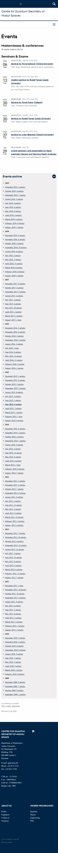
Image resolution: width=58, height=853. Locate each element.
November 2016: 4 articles (15, 332)
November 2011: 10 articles (15, 589)
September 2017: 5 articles (15, 291)
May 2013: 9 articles (13, 509)
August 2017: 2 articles (14, 295)
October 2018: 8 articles (14, 243)
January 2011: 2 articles (14, 630)
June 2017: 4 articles (13, 303)
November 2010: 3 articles (15, 642)
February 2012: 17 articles (15, 573)
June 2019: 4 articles (13, 207)
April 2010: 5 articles (13, 666)
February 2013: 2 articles (14, 521)
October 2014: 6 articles (14, 436)
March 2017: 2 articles (14, 316)
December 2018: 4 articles (15, 235)
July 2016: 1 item (12, 348)
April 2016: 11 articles (14, 360)
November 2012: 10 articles (15, 537)
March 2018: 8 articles (14, 267)
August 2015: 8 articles (14, 392)
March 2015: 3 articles (14, 412)
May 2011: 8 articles (13, 613)
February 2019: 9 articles (14, 223)
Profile (3, 811)
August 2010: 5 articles (14, 654)
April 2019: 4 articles (13, 215)
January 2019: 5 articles (14, 227)
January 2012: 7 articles (14, 577)
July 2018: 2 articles (13, 255)
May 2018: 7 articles (13, 259)
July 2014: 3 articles (13, 448)
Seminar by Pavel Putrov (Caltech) (27, 102)
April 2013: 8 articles (13, 513)
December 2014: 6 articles (15, 428)
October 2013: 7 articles (14, 489)
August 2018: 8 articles (14, 251)
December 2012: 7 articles (15, 533)
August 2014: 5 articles (14, 444)
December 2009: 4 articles (15, 682)
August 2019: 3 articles (14, 199)
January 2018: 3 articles (14, 275)
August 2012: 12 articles (14, 549)
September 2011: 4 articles (15, 597)
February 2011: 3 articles (14, 626)
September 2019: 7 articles (15, 195)
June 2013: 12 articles (13, 505)
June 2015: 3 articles (13, 400)
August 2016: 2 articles (14, 344)
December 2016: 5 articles (15, 328)
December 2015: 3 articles (15, 376)
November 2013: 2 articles (15, 485)
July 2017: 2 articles (13, 299)
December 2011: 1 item (14, 585)
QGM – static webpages (10, 706)
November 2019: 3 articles (15, 187)
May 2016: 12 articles (13, 356)
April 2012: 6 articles (13, 565)
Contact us (5, 817)
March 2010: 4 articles (14, 670)
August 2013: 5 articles (14, 497)
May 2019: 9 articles (13, 211)
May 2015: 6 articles (13, 404)
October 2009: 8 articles (14, 690)
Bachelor (33, 811)
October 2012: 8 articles (14, 541)
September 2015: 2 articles (15, 388)
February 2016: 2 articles (14, 364)
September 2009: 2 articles (15, 694)
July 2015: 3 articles (13, 396)
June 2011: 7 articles (13, 609)
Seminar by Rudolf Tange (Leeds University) (31, 118)
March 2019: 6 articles (14, 219)
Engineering (35, 817)
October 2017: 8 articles (14, 287)
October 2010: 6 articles (14, 646)
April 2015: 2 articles (13, 408)
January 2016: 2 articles (14, 368)
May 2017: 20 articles (13, 308)
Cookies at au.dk (12, 839)
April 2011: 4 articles (13, 618)
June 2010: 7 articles (13, 658)
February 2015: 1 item (13, 416)
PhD (32, 820)
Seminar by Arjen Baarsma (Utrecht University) (32, 134)
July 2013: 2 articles (13, 501)
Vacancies (5, 820)
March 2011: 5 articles (14, 622)
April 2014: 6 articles (13, 461)
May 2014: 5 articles (13, 457)
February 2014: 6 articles (14, 469)
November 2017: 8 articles (15, 283)
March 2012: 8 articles (14, 569)
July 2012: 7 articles (13, 553)
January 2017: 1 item (13, 320)
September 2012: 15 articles (16, 545)
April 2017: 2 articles (13, 312)
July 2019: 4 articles (13, 203)
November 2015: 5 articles (15, 380)
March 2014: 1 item (12, 465)
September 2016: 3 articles (15, 340)
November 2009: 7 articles (15, 686)
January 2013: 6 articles (14, 525)
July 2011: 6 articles (13, 605)
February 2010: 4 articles (14, 674)
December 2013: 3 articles (15, 481)
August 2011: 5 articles (14, 601)
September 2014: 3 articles (15, 440)
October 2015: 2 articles (14, 384)
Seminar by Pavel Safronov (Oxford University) (32, 63)
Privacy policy (6, 842)
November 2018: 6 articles (15, 239)
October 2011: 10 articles (15, 593)
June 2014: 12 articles (13, 453)
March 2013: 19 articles (14, 517)
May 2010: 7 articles (13, 662)
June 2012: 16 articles (13, 557)
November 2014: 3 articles (15, 432)
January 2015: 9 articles (14, 420)
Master (33, 814)
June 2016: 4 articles (13, 352)
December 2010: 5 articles (15, 638)
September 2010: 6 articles (15, 650)
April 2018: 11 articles (14, 263)
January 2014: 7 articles (14, 473)
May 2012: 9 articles (13, 561)
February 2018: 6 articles (14, 271)
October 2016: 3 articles (14, 336)
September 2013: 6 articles (15, 493)
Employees (5, 814)
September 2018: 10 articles (16, 247)
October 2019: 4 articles (14, 191)
